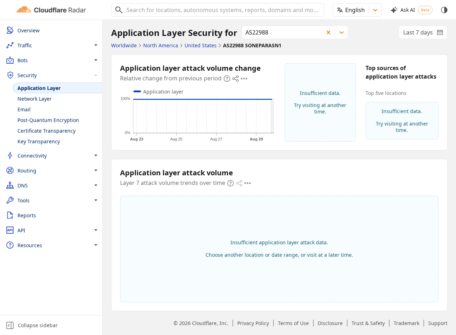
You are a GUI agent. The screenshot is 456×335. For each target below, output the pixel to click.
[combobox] (222, 10)
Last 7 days (425, 33)
